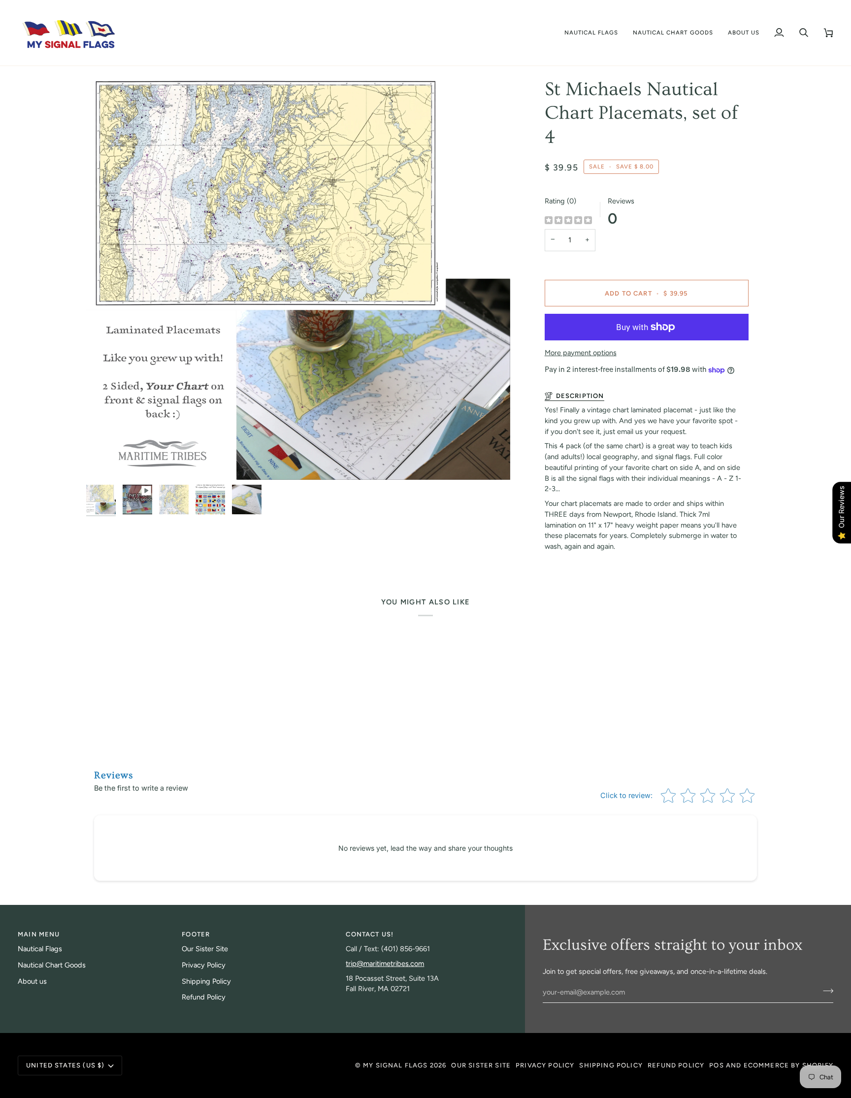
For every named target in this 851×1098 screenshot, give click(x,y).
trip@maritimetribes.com (385, 963)
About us (32, 981)
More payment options (581, 352)
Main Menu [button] (39, 934)
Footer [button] (196, 934)
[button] (591, 33)
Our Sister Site (205, 948)
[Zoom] (104, 461)
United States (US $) (65, 1065)
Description (580, 395)
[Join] (825, 991)
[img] (568, 221)
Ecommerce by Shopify (788, 1065)
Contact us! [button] (369, 934)
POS (716, 1065)
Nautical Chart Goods (52, 965)
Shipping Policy (206, 981)
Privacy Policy (204, 965)
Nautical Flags (40, 948)
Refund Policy (204, 997)
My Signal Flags (395, 1065)
